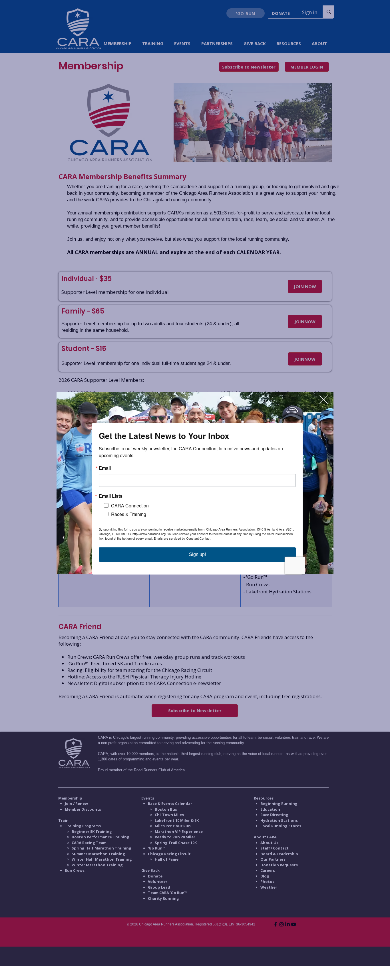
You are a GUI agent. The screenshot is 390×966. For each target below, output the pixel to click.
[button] (323, 399)
